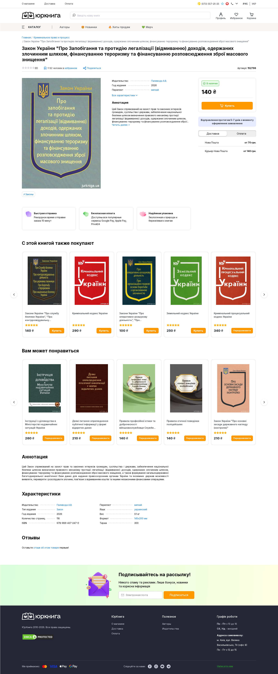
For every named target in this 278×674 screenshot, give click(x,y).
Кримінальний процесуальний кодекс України (232, 315)
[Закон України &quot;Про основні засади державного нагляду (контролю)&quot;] (233, 388)
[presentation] (14, 294)
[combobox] (140, 15)
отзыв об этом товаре (46, 547)
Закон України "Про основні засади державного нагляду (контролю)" (231, 424)
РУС (245, 3)
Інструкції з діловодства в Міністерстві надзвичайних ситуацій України (41, 424)
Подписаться (179, 595)
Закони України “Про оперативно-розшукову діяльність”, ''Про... (133, 316)
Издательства (170, 628)
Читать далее (120, 124)
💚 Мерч (147, 27)
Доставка (49, 3)
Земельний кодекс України (183, 313)
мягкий (155, 89)
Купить (230, 105)
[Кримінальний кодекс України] (91, 281)
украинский (140, 509)
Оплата (69, 3)
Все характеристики (124, 95)
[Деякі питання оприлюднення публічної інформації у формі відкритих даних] (91, 388)
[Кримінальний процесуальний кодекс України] (233, 281)
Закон (60, 509)
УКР (254, 3)
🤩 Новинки (89, 27)
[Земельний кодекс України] (186, 281)
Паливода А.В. (159, 80)
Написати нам (225, 666)
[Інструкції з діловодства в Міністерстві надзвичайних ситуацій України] (44, 388)
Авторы (65, 27)
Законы (29, 194)
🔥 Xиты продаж (119, 27)
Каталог (34, 27)
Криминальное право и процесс (51, 37)
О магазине (28, 3)
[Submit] (73, 15)
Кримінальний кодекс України (90, 313)
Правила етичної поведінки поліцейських (183, 423)
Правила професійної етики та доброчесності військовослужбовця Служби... (137, 424)
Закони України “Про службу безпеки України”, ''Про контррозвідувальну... (42, 316)
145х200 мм (140, 518)
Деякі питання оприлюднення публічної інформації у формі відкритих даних (90, 424)
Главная (26, 37)
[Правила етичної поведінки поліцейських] (186, 388)
